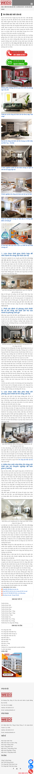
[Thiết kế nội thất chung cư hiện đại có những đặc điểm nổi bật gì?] (16, 207)
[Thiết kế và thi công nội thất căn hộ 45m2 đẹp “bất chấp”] (16, 103)
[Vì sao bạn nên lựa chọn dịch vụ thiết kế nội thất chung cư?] (16, 233)
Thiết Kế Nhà (4, 603)
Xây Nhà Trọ (4, 645)
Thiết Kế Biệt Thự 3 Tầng (8, 621)
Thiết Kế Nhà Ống (6, 609)
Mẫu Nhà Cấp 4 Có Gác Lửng (9, 742)
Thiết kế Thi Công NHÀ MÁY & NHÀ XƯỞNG (13, 647)
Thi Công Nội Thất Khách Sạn (9, 764)
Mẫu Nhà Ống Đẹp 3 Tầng (8, 750)
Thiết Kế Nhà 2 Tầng (6, 615)
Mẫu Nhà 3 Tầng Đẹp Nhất (8, 752)
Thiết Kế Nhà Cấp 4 (6, 607)
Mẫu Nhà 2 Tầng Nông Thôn (9, 748)
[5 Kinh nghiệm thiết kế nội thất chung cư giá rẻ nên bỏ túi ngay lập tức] (16, 156)
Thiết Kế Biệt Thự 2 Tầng (8, 619)
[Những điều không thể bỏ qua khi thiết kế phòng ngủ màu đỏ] (16, 76)
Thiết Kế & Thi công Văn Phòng (9, 623)
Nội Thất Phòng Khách (7, 762)
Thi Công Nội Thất (6, 630)
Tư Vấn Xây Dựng (6, 649)
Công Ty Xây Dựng (6, 760)
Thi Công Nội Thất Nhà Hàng (9, 766)
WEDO (2, 7)
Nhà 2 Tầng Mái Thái (7, 746)
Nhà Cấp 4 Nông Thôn (7, 744)
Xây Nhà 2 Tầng (5, 643)
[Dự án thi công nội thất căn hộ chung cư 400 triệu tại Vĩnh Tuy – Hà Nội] (16, 129)
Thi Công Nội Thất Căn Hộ (8, 635)
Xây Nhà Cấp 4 (5, 637)
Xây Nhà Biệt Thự (6, 639)
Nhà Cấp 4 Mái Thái (6, 740)
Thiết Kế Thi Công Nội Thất (9, 7)
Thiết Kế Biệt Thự (6, 617)
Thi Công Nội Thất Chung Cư (9, 633)
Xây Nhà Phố (4, 641)
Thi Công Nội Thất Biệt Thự (8, 631)
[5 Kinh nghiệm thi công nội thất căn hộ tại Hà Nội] (16, 182)
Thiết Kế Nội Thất (6, 605)
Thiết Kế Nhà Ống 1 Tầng (8, 611)
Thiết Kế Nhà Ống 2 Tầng (8, 613)
